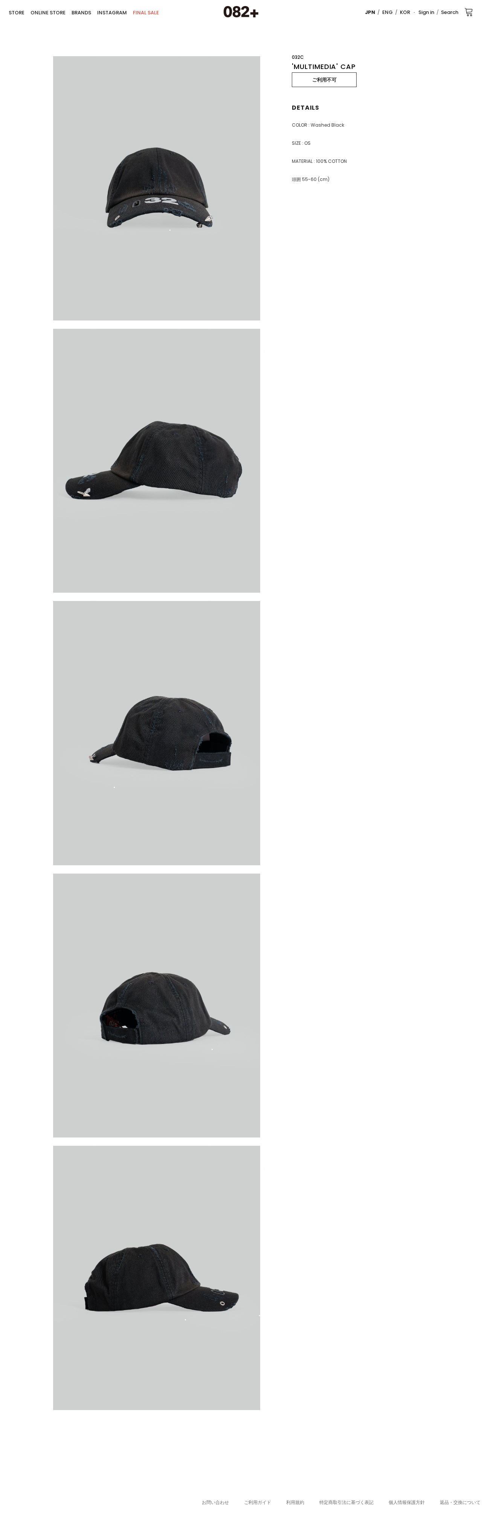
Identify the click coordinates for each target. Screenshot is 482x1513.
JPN (370, 12)
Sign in (426, 12)
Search (449, 12)
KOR (405, 12)
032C (298, 57)
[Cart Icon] (468, 12)
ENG (387, 12)
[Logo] (241, 12)
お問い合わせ (215, 1502)
